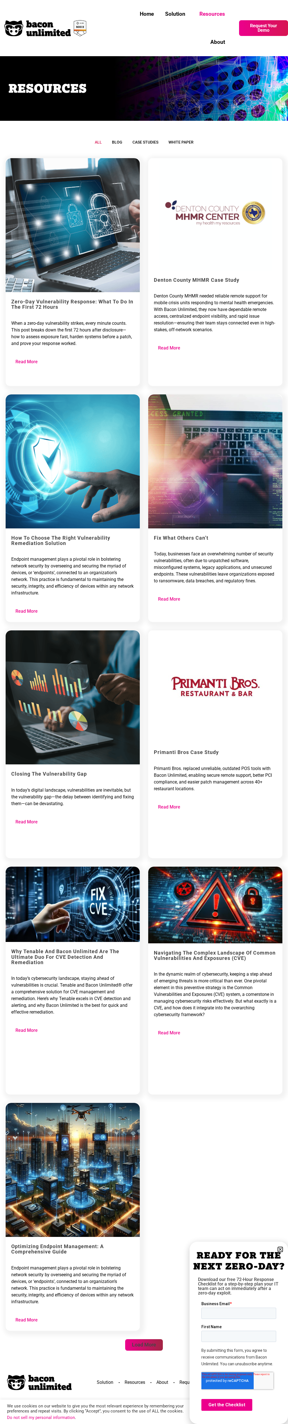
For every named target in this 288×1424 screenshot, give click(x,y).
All (98, 142)
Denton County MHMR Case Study (196, 280)
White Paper (181, 142)
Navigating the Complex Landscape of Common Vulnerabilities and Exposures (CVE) (215, 955)
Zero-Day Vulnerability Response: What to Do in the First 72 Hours (72, 304)
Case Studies (145, 142)
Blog (117, 142)
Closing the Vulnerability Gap (49, 774)
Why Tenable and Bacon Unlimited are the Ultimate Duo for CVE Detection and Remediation (65, 957)
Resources (212, 14)
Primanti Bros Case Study (186, 752)
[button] (144, 1345)
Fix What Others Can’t (181, 538)
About (217, 42)
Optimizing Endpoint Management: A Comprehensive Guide (57, 1249)
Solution (175, 14)
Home (147, 14)
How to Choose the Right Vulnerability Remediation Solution (60, 540)
